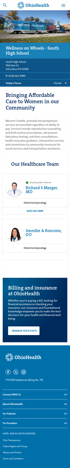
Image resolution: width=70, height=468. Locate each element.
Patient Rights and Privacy (15, 446)
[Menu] (63, 6)
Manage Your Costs (24, 330)
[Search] (5, 5)
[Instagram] (23, 372)
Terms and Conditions (13, 458)
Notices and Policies (12, 452)
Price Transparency (11, 440)
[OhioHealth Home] (35, 357)
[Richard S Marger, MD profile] (15, 188)
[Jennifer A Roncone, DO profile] (15, 233)
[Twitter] (15, 372)
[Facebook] (8, 372)
